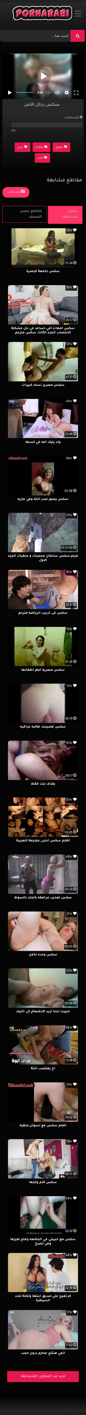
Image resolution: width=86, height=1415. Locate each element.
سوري (59, 147)
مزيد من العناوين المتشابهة (43, 1376)
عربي (20, 147)
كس (40, 158)
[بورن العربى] (43, 14)
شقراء (39, 147)
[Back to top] (70, 1400)
